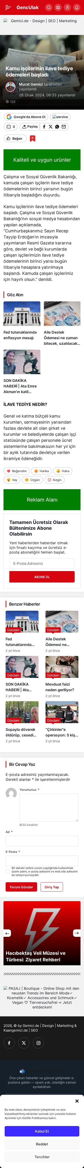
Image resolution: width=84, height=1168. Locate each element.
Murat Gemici (31, 84)
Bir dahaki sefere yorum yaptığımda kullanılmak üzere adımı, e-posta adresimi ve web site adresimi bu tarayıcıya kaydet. (44, 871)
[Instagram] (38, 1043)
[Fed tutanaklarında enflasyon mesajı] (22, 323)
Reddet (42, 1144)
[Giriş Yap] (67, 7)
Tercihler (42, 1157)
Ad (9, 832)
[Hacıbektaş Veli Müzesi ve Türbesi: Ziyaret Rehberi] (42, 933)
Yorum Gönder (21, 887)
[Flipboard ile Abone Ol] (60, 117)
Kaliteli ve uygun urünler (42, 160)
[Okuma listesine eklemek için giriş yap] (32, 138)
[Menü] (8, 7)
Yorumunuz (29, 789)
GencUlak (28, 7)
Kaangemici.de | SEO (21, 1030)
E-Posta (13, 852)
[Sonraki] (76, 933)
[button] (77, 1100)
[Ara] (48, 7)
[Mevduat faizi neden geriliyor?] (62, 677)
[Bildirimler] (76, 7)
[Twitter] (23, 1043)
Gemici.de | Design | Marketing (48, 1025)
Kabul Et (42, 1131)
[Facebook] (9, 1043)
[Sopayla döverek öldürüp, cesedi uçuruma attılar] (22, 722)
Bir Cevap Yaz (22, 764)
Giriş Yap (52, 887)
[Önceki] (7, 933)
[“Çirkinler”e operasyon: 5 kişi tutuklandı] (62, 722)
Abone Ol (42, 577)
